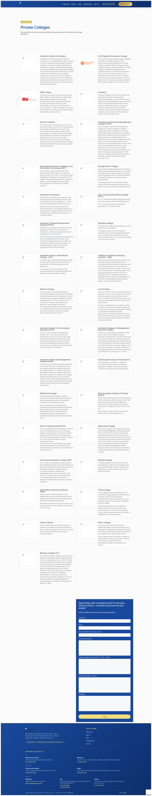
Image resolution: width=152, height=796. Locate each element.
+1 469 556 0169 (65, 787)
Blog (79, 4)
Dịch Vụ (73, 4)
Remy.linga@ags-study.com (33, 783)
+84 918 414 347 (82, 772)
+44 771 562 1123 (99, 785)
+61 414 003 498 (30, 762)
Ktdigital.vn (70, 792)
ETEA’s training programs (48, 237)
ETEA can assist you (54, 234)
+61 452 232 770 (82, 762)
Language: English (108, 8)
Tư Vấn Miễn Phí (125, 4)
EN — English (123, 792)
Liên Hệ (96, 4)
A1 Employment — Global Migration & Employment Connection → (45, 742)
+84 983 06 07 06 (30, 772)
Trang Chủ (66, 4)
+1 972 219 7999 (64, 785)
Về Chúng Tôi (87, 4)
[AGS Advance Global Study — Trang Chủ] (26, 4)
